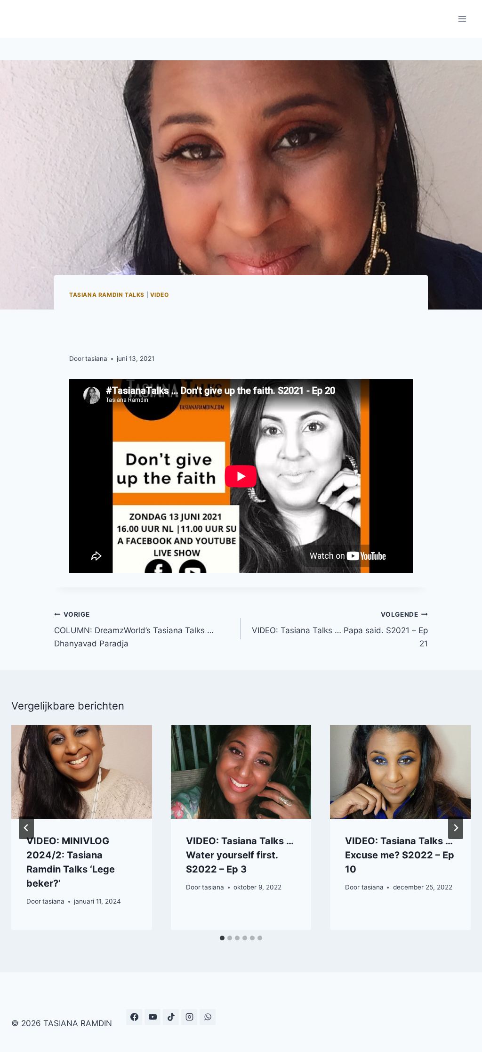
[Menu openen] (462, 18)
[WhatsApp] (208, 1017)
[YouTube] (153, 1017)
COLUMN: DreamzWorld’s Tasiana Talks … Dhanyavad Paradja (134, 629)
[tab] (222, 938)
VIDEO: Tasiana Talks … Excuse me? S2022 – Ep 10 (399, 855)
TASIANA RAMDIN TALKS (107, 294)
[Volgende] (455, 827)
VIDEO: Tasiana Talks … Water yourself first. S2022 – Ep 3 (239, 855)
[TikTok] (171, 1017)
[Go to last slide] (26, 827)
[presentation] (81, 772)
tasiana (96, 358)
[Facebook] (134, 1017)
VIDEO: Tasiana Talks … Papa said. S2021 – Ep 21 (340, 629)
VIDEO (159, 294)
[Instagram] (189, 1017)
